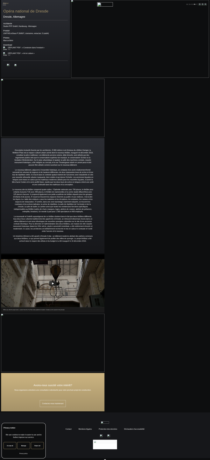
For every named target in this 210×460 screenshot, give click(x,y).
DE (187, 4)
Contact (69, 429)
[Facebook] (203, 4)
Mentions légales (85, 429)
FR (194, 4)
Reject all (37, 446)
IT (196, 4)
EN (190, 4)
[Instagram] (200, 4)
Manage (23, 446)
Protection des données (108, 429)
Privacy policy (23, 453)
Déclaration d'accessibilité (134, 429)
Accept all (10, 446)
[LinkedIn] (205, 4)
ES (192, 4)
